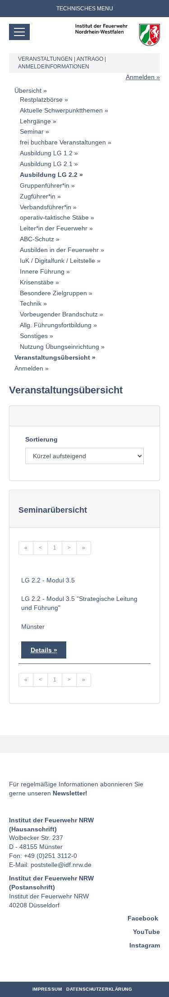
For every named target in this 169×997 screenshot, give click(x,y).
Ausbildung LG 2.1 (46, 163)
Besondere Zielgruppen (53, 293)
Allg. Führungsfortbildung (55, 325)
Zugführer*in (37, 196)
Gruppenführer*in (44, 185)
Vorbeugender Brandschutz (59, 314)
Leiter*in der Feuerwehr (53, 228)
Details (41, 650)
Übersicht (27, 90)
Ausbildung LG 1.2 (46, 153)
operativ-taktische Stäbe (54, 217)
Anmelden (140, 77)
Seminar (32, 131)
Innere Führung (42, 271)
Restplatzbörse (41, 99)
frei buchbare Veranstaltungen (63, 142)
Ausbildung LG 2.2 (49, 174)
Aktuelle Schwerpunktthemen (61, 110)
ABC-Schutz (37, 239)
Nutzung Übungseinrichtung (59, 346)
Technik (30, 303)
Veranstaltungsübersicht (52, 357)
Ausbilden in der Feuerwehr (59, 249)
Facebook (143, 918)
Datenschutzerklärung (99, 989)
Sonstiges (34, 335)
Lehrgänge (35, 121)
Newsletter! (70, 793)
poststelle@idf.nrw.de (61, 864)
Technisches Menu (84, 8)
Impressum (47, 989)
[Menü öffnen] (19, 32)
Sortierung (41, 439)
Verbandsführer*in (45, 207)
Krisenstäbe (37, 282)
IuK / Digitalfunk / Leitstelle (57, 260)
